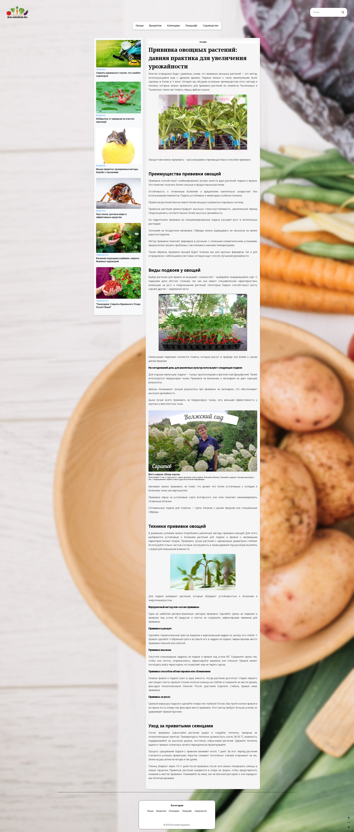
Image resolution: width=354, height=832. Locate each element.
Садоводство (210, 25)
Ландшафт (191, 25)
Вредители (155, 25)
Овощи (140, 25)
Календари (173, 25)
